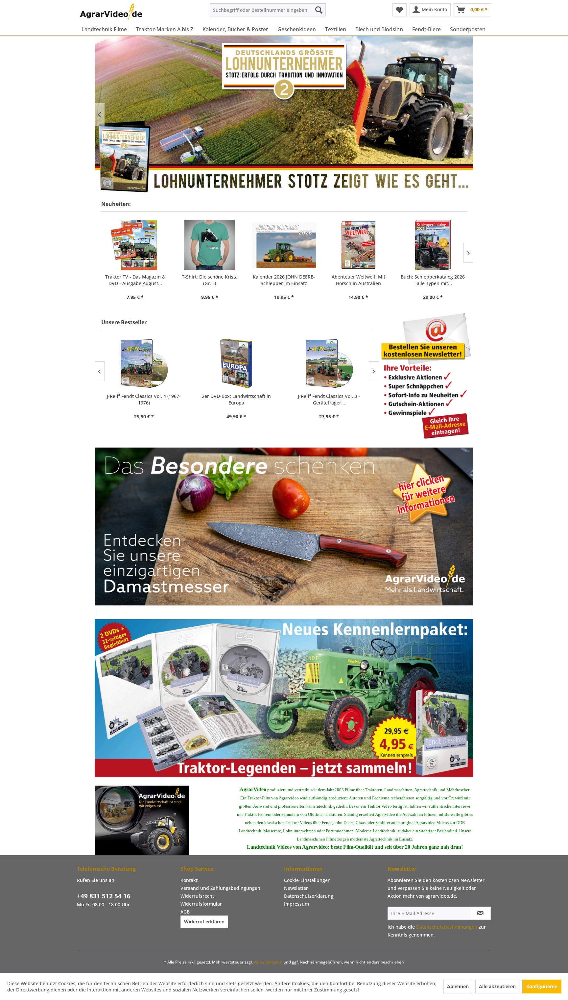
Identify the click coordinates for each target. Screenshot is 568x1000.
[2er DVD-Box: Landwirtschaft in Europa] (236, 363)
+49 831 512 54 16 (103, 896)
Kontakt (189, 880)
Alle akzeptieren (497, 986)
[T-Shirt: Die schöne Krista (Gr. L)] (209, 245)
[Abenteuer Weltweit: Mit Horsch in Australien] (358, 245)
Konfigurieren (541, 986)
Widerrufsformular (201, 904)
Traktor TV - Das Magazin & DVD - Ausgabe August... (135, 280)
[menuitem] (268, 9)
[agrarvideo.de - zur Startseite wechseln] (111, 11)
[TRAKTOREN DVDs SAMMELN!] (284, 698)
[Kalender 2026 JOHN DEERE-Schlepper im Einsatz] (284, 245)
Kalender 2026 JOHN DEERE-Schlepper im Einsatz (284, 280)
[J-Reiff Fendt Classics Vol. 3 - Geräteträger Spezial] (329, 363)
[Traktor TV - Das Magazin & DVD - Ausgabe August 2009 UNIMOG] (135, 245)
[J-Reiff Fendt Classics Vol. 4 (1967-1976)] (144, 363)
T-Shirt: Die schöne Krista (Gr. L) (210, 280)
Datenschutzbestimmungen (446, 927)
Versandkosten (268, 962)
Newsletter (296, 888)
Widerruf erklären (204, 921)
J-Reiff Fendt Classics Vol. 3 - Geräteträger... (329, 399)
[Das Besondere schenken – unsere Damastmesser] (284, 526)
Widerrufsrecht (197, 896)
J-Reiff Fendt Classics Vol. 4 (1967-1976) (144, 399)
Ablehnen (458, 986)
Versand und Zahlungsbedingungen (220, 888)
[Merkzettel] (399, 9)
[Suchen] (319, 9)
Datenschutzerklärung (308, 896)
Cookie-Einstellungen (307, 880)
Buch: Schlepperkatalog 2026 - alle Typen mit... (433, 280)
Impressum (296, 904)
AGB (185, 912)
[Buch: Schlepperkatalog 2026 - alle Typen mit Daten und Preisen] (433, 245)
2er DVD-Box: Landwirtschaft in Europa (236, 399)
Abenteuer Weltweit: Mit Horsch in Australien (358, 280)
